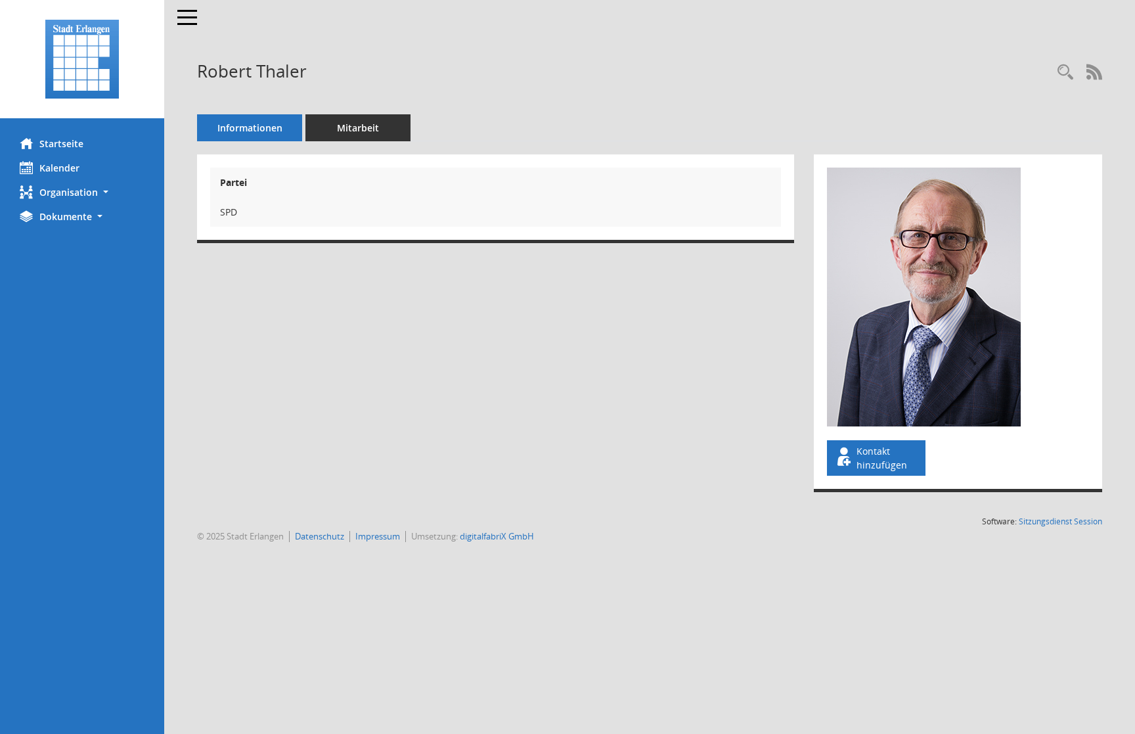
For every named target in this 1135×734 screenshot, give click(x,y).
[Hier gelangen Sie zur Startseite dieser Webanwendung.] (82, 59)
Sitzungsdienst (1060, 521)
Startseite (61, 143)
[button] (82, 192)
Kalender (59, 168)
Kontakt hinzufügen (882, 458)
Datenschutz (319, 536)
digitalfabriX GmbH (497, 536)
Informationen (249, 128)
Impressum (377, 536)
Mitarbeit (358, 128)
